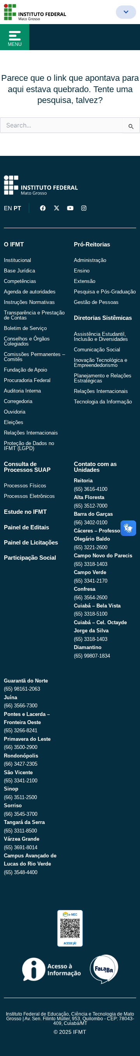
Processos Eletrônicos (29, 496)
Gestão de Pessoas (96, 302)
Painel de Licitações (31, 542)
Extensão (84, 281)
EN (8, 208)
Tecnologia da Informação (103, 402)
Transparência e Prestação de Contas (34, 315)
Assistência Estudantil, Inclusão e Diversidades (101, 336)
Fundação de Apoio (25, 370)
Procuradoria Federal (27, 380)
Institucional (17, 260)
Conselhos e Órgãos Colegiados (27, 341)
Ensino (81, 271)
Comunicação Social (97, 350)
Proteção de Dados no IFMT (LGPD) (29, 445)
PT (17, 208)
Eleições (13, 422)
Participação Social (30, 558)
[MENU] (15, 36)
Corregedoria (18, 401)
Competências (20, 281)
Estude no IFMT (25, 512)
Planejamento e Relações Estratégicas (102, 378)
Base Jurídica (19, 271)
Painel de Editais (26, 527)
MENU (15, 44)
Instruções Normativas (29, 302)
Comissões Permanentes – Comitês (34, 356)
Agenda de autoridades (30, 292)
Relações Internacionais (31, 433)
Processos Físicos (25, 486)
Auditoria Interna (22, 391)
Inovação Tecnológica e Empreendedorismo (100, 362)
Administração (90, 260)
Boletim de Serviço (25, 328)
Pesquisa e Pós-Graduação (105, 292)
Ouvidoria (14, 412)
